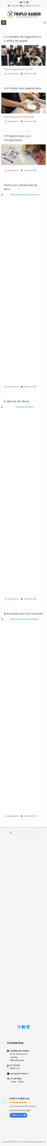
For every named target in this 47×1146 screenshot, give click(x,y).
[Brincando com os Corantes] (23, 619)
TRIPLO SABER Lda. (20, 1098)
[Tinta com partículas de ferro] (23, 194)
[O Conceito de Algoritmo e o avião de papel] (23, 46)
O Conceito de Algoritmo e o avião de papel (22, 39)
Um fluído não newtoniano (22, 88)
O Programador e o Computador (17, 138)
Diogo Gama (13, 73)
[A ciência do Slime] (23, 406)
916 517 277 (15, 1068)
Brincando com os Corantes (23, 614)
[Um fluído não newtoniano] (23, 93)
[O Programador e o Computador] (23, 145)
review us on (17, 1115)
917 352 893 (15, 1065)
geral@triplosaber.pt (19, 1073)
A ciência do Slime (16, 401)
